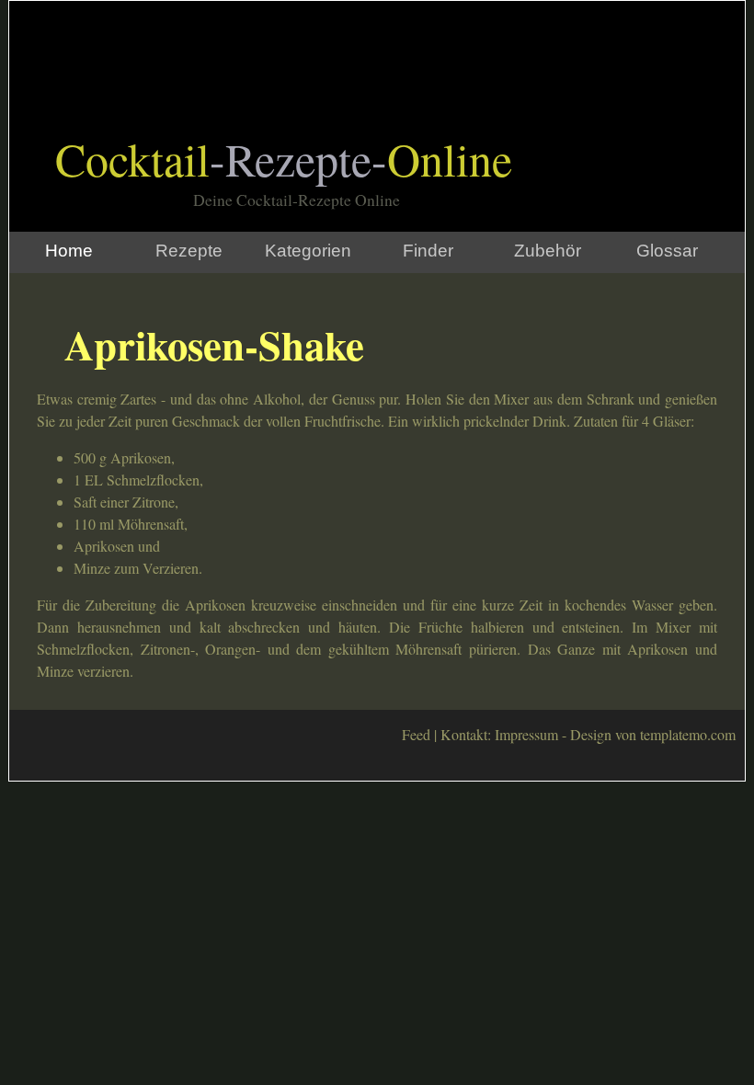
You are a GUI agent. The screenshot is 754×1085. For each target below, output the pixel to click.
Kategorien (308, 250)
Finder (428, 250)
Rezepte (189, 250)
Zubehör (547, 250)
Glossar (667, 250)
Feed (416, 734)
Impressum (526, 734)
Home (69, 250)
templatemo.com (688, 734)
